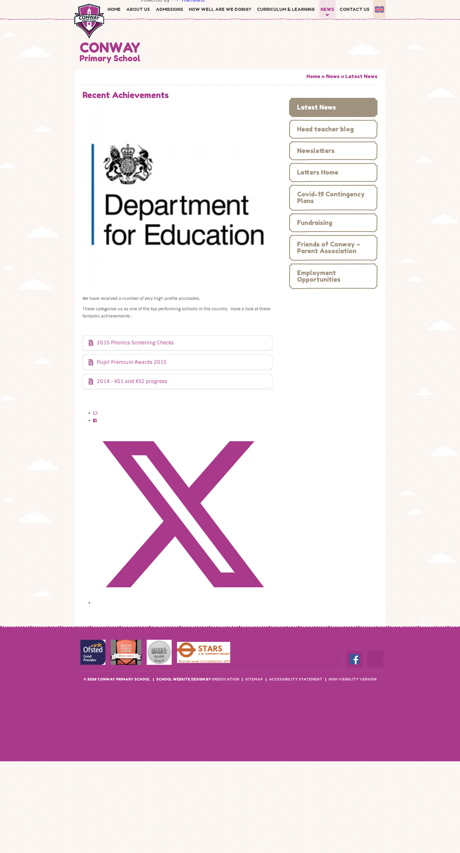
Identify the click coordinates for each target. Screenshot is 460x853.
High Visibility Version (352, 679)
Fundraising (314, 222)
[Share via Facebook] (95, 420)
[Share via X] (183, 603)
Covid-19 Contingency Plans (331, 197)
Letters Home (317, 172)
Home (313, 76)
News (333, 76)
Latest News (361, 76)
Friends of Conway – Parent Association (328, 248)
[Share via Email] (95, 413)
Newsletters (316, 150)
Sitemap (254, 679)
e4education (225, 679)
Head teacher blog (325, 129)
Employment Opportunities (318, 276)
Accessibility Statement (295, 679)
